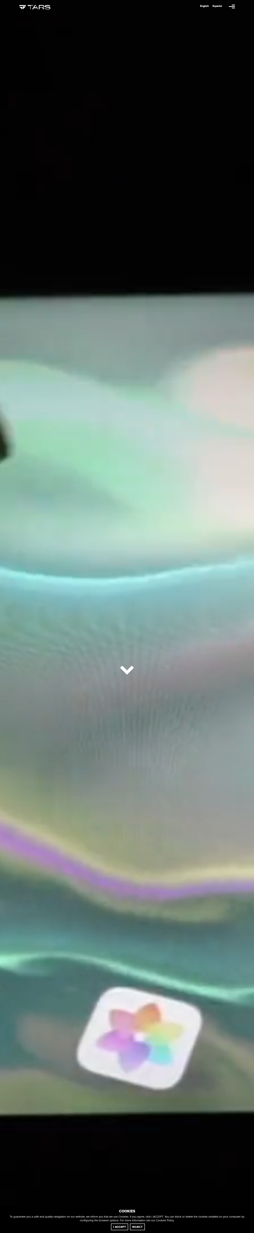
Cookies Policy (165, 1220)
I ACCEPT (119, 1227)
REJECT (137, 1227)
